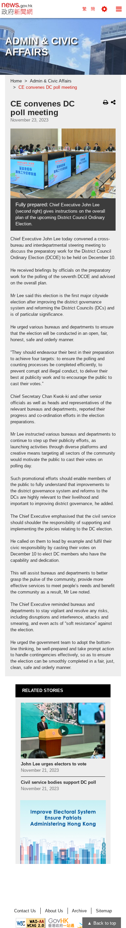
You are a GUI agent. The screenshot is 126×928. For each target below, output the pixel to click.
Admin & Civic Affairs (51, 81)
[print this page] (105, 102)
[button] (104, 9)
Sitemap (104, 910)
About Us (54, 910)
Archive (79, 910)
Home (16, 81)
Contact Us (25, 910)
